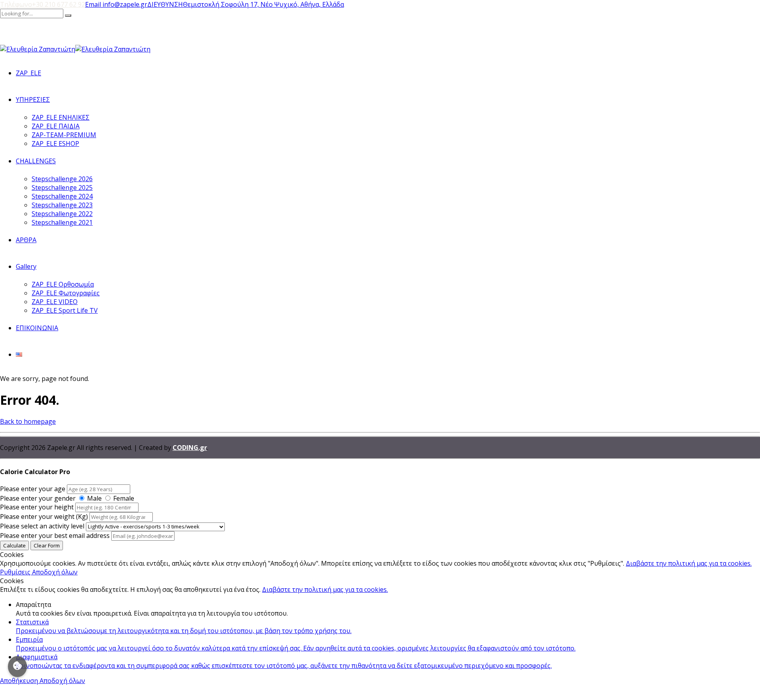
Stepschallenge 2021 (62, 222)
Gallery (26, 266)
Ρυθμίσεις (16, 572)
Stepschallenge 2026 (62, 178)
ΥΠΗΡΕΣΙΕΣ (33, 99)
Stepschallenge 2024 (62, 196)
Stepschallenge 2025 (62, 187)
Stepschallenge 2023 (62, 205)
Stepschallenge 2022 (62, 213)
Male (94, 498)
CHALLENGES (36, 161)
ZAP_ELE (28, 73)
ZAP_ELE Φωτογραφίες (66, 293)
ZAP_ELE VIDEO (55, 301)
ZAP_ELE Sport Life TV (65, 310)
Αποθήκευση (20, 680)
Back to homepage (28, 421)
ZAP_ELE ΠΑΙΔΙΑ (56, 126)
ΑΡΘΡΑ (26, 239)
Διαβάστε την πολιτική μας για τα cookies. (689, 563)
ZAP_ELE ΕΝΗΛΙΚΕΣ (60, 117)
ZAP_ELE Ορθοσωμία (63, 284)
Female (123, 498)
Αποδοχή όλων (55, 572)
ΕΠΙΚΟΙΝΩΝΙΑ (37, 327)
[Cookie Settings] (17, 666)
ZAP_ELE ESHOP (55, 143)
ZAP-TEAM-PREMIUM (64, 134)
